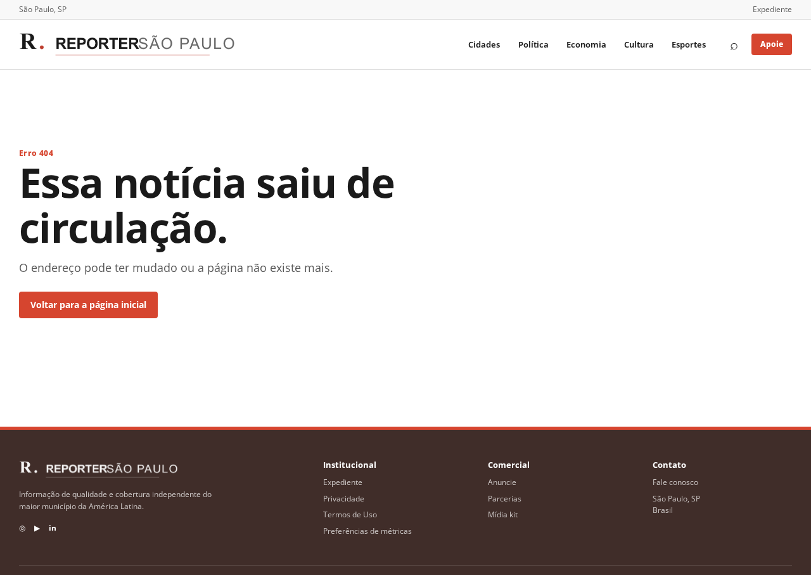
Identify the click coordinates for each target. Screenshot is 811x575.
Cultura (639, 44)
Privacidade (343, 498)
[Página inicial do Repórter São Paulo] (126, 44)
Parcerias (504, 498)
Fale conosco (675, 482)
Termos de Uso (350, 514)
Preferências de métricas (367, 531)
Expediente (772, 9)
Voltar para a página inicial (88, 305)
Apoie (771, 44)
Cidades (484, 44)
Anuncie (502, 482)
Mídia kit (503, 514)
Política (533, 44)
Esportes (689, 44)
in (52, 527)
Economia (586, 44)
